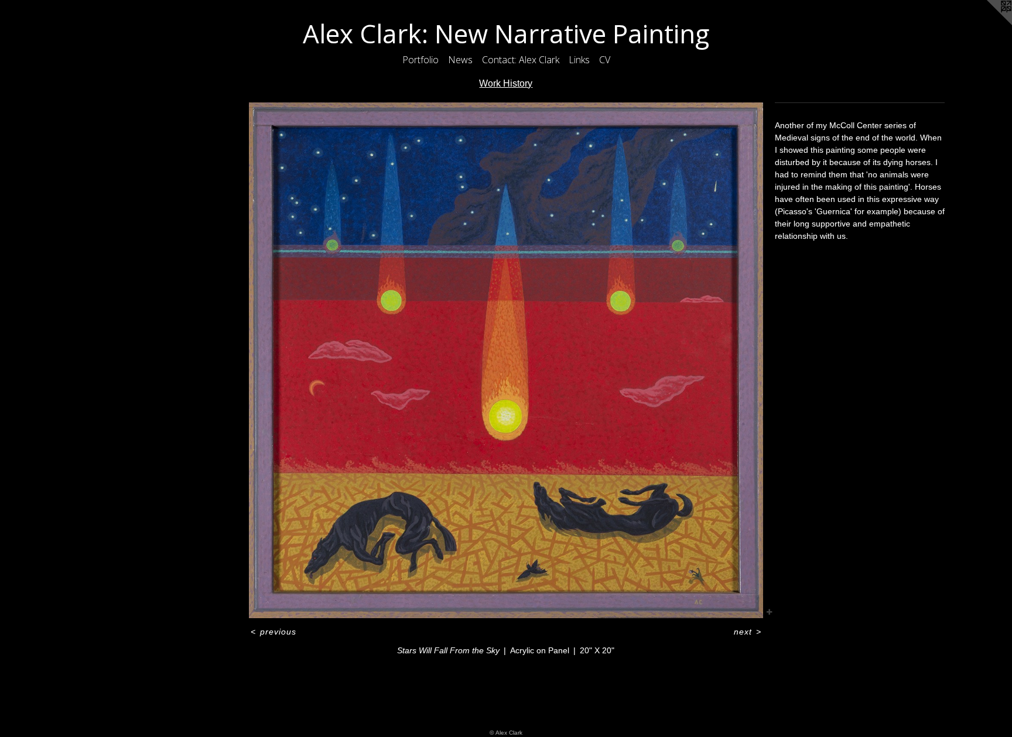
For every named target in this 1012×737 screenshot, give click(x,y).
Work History (505, 83)
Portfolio (420, 59)
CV (604, 59)
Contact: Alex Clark (520, 59)
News (460, 59)
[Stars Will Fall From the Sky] (506, 360)
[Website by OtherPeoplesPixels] (988, 23)
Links (579, 59)
